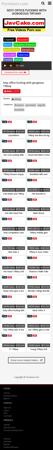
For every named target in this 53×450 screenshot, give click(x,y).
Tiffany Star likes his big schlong (38, 136)
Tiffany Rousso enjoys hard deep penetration (13, 175)
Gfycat (7, 438)
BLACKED (9, 54)
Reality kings (11, 49)
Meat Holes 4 (39, 310)
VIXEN (18, 59)
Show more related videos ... (25, 360)
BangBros (28, 49)
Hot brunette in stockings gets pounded (39, 195)
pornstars (31, 105)
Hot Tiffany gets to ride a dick (38, 331)
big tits (41, 105)
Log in (6, 410)
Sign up (7, 407)
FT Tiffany (13, 349)
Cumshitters (13, 135)
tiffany (17, 99)
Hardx (6, 444)
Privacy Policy (10, 395)
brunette (19, 109)
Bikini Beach (38, 213)
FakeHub (23, 54)
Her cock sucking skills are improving (14, 156)
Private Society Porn (13, 430)
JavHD (7, 424)
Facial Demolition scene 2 (39, 156)
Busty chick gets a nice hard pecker (13, 292)
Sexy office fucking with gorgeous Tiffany (13, 311)
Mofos (8, 44)
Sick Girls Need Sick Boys (13, 214)
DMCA (6, 398)
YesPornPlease (11, 447)
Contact (8, 415)
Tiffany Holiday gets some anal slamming (38, 234)
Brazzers (23, 39)
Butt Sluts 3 (13, 252)
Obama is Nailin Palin (38, 271)
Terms (7, 393)
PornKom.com (14, 3)
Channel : (9, 39)
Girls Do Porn (10, 427)
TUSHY (8, 59)
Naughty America (24, 44)
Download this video (14, 72)
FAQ (5, 413)
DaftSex (7, 441)
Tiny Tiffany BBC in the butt (13, 331)
